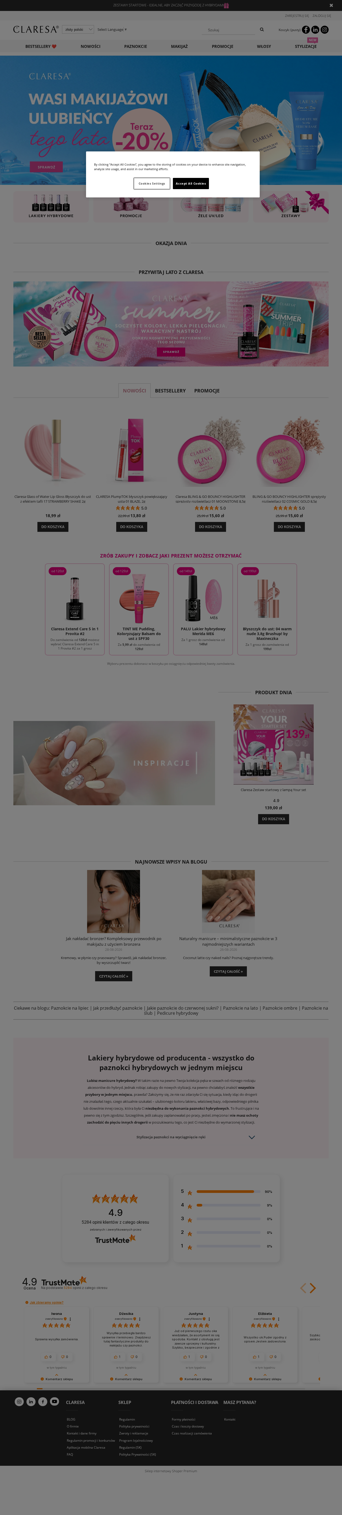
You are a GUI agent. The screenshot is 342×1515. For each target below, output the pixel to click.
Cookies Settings (152, 183)
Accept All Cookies (191, 183)
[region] (173, 174)
